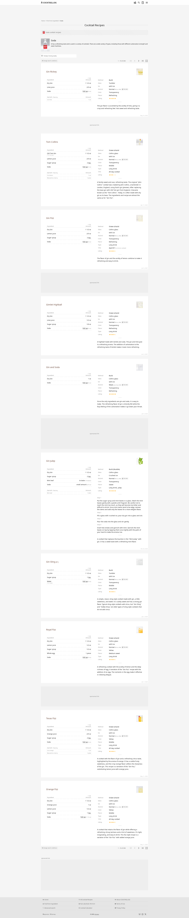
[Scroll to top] (185, 910)
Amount (88, 80)
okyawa (96, 914)
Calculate (125, 89)
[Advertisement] (94, 283)
